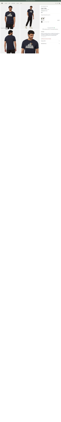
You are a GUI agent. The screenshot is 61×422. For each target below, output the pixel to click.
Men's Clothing (42, 6)
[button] (50, 10)
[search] (57, 3)
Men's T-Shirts (46, 6)
